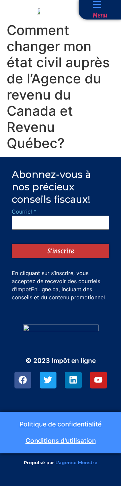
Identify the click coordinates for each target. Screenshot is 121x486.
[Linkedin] (73, 380)
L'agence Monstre (76, 462)
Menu (99, 15)
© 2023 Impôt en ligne (61, 361)
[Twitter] (48, 380)
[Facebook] (22, 380)
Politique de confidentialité (60, 424)
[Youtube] (98, 380)
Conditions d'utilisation (61, 441)
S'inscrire (60, 251)
